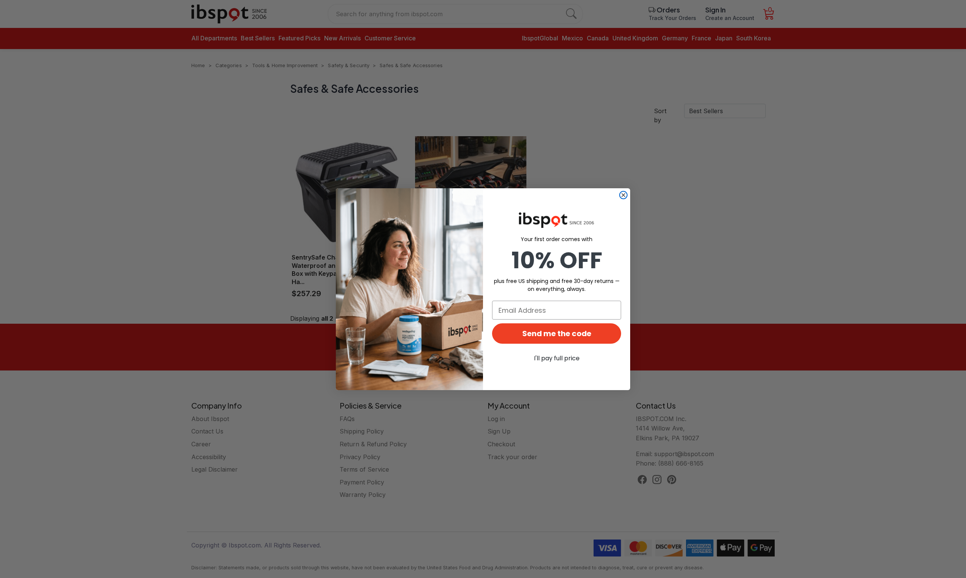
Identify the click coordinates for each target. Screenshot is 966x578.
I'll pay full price (557, 358)
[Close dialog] (623, 195)
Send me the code (556, 333)
